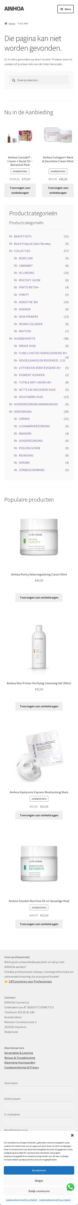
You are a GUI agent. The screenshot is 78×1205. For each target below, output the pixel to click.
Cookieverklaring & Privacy (21, 1067)
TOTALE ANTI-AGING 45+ (35, 382)
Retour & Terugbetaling (19, 1058)
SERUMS (24, 462)
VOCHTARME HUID (31, 397)
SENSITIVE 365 (28, 302)
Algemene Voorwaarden (19, 1062)
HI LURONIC (27, 273)
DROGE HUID (27, 346)
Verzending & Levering (18, 1053)
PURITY (24, 295)
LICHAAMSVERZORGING (34, 426)
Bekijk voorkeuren (39, 1191)
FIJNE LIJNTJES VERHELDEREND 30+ (43, 353)
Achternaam (12, 1099)
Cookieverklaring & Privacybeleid (21, 1199)
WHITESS (25, 331)
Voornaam (11, 1083)
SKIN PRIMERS (28, 316)
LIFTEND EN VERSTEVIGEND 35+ (40, 368)
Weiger (39, 1181)
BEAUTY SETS (22, 236)
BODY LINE (26, 258)
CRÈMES (24, 419)
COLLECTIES (22, 251)
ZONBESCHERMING (31, 470)
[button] (72, 1135)
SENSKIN (25, 309)
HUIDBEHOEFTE (24, 338)
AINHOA (14, 8)
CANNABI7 (26, 265)
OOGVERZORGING (31, 441)
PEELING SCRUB (29, 448)
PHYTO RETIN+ (29, 287)
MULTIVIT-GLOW (29, 280)
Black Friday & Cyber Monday (32, 244)
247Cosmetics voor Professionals (30, 981)
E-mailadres (12, 1114)
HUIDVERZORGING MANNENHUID (36, 404)
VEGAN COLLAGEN (31, 324)
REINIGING (26, 455)
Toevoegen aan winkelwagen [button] (20, 190)
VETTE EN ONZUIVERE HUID (37, 390)
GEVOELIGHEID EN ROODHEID (38, 360)
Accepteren (39, 1170)
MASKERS (25, 433)
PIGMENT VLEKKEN (31, 375)
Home (12, 23)
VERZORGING (23, 411)
